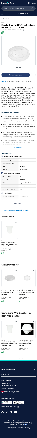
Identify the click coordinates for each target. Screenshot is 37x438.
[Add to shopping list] (16, 223)
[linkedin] (11, 412)
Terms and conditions (11, 423)
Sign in (3, 81)
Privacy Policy (22, 421)
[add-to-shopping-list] (33, 75)
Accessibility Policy (25, 423)
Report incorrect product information (16, 210)
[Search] (32, 8)
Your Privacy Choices (17, 424)
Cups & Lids (6, 18)
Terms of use (12, 421)
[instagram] (7, 412)
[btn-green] (2, 32)
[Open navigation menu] (2, 14)
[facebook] (2, 412)
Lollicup (3, 22)
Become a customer (16, 75)
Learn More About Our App (10, 407)
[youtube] (15, 412)
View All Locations (7, 389)
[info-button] (24, 30)
